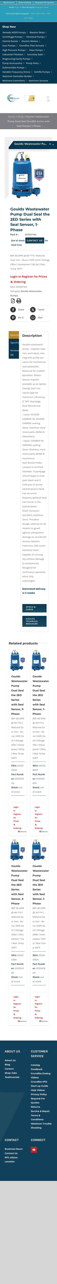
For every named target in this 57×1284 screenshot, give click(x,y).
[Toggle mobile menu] (48, 97)
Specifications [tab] (14, 342)
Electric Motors (30, 41)
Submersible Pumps (13, 67)
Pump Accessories (12, 63)
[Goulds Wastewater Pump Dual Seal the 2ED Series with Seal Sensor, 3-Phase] (18, 660)
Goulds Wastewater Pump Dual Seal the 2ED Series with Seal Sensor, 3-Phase (19, 695)
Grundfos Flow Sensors (31, 45)
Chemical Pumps (35, 36)
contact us (35, 240)
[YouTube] (34, 1150)
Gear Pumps (9, 45)
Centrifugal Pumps (12, 36)
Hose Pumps (36, 50)
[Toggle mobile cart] (48, 100)
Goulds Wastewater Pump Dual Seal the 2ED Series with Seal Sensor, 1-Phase (41, 695)
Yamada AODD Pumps (14, 32)
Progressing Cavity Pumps (16, 58)
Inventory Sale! (35, 54)
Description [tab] (14, 335)
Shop (21, 116)
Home (11, 116)
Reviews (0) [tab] (14, 352)
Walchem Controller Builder (17, 76)
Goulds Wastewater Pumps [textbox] (32, 144)
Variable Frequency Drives (16, 71)
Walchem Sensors (38, 80)
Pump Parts (32, 63)
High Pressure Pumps (13, 50)
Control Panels (10, 41)
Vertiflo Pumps (42, 71)
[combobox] (34, 145)
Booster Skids (37, 32)
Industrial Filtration (12, 54)
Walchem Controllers (13, 80)
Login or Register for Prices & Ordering (16, 817)
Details (22, 831)
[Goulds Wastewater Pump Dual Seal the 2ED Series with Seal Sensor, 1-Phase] (39, 660)
